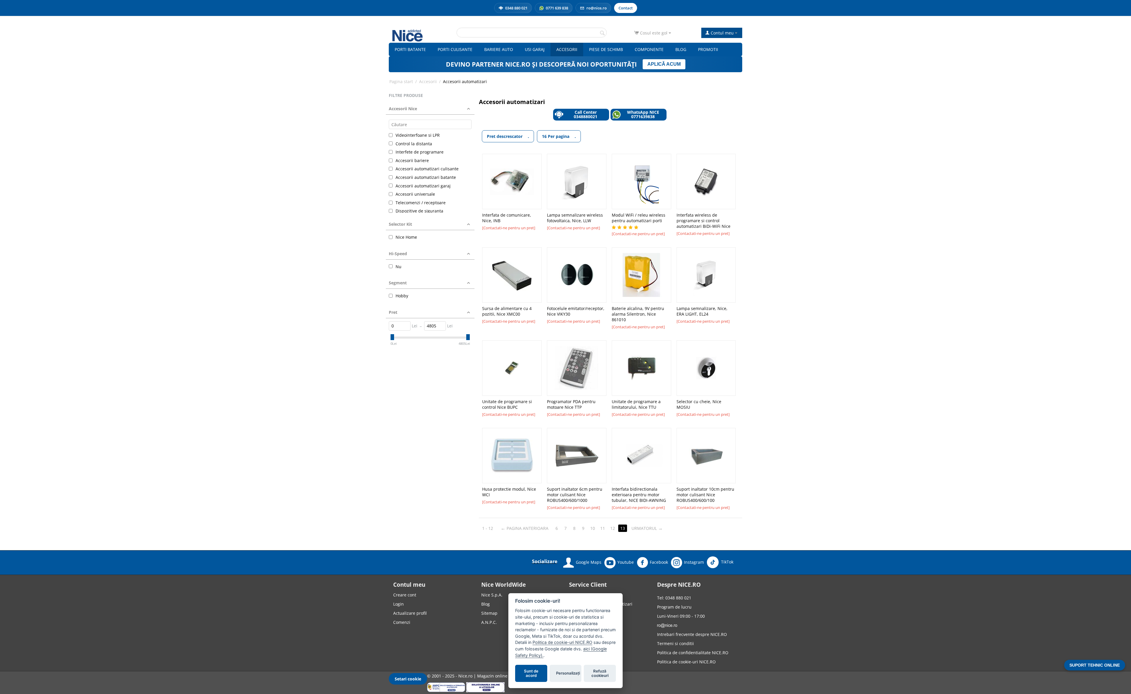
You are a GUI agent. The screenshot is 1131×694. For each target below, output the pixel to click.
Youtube (625, 562)
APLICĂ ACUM (664, 64)
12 (612, 528)
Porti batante (410, 49)
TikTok (726, 562)
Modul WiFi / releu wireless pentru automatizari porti (638, 217)
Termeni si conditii (675, 643)
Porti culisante (455, 49)
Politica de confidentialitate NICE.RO (692, 652)
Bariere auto (498, 49)
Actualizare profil (410, 613)
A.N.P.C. (489, 622)
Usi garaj (535, 49)
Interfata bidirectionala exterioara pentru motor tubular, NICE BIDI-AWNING (639, 494)
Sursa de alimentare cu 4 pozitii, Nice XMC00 (507, 311)
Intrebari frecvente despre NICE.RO (692, 634)
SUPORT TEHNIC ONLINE (1094, 665)
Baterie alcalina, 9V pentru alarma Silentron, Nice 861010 (638, 314)
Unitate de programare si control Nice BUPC (507, 404)
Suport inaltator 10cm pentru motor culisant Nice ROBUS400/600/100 (705, 494)
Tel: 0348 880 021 (674, 598)
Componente (649, 49)
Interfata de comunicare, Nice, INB (506, 217)
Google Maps (588, 562)
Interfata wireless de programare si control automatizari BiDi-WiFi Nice (703, 220)
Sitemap (489, 613)
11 (602, 528)
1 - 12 (487, 528)
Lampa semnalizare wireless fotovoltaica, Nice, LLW (575, 217)
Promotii (708, 49)
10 (592, 528)
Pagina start (401, 81)
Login (398, 604)
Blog (680, 49)
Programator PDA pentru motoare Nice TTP (571, 404)
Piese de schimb (606, 49)
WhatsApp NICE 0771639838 (643, 114)
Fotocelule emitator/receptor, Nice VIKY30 (575, 311)
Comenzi (401, 622)
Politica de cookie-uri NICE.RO (686, 662)
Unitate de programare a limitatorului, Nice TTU (636, 404)
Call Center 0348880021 (585, 114)
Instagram (694, 562)
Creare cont (404, 595)
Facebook (659, 562)
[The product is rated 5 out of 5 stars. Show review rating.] (626, 227)
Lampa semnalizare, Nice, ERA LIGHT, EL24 (702, 311)
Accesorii (566, 49)
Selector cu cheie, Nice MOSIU (699, 404)
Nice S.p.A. (491, 595)
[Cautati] (602, 33)
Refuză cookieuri (600, 673)
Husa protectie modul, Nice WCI (509, 491)
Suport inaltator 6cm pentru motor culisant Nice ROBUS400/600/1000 (574, 494)
